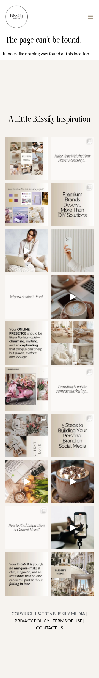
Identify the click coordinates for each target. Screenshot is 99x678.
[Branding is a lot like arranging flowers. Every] (26, 481)
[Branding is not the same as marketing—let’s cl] (72, 389)
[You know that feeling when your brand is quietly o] (26, 204)
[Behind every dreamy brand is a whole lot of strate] (72, 481)
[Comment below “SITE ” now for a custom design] (72, 158)
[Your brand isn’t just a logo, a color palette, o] (26, 574)
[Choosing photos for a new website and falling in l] (72, 343)
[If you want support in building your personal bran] (72, 435)
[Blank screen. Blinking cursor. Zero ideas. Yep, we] (26, 527)
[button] (90, 16)
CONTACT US (49, 627)
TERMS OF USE (67, 620)
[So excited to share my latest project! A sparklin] (72, 250)
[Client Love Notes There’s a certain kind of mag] (26, 435)
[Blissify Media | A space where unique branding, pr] (72, 204)
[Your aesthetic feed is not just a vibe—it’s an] (26, 297)
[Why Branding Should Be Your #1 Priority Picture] (72, 527)
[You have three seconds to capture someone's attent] (26, 158)
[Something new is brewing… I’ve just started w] (26, 389)
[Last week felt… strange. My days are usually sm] (72, 297)
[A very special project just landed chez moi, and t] (72, 574)
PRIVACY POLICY (32, 620)
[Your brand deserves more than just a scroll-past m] (26, 343)
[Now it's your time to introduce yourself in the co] (26, 250)
